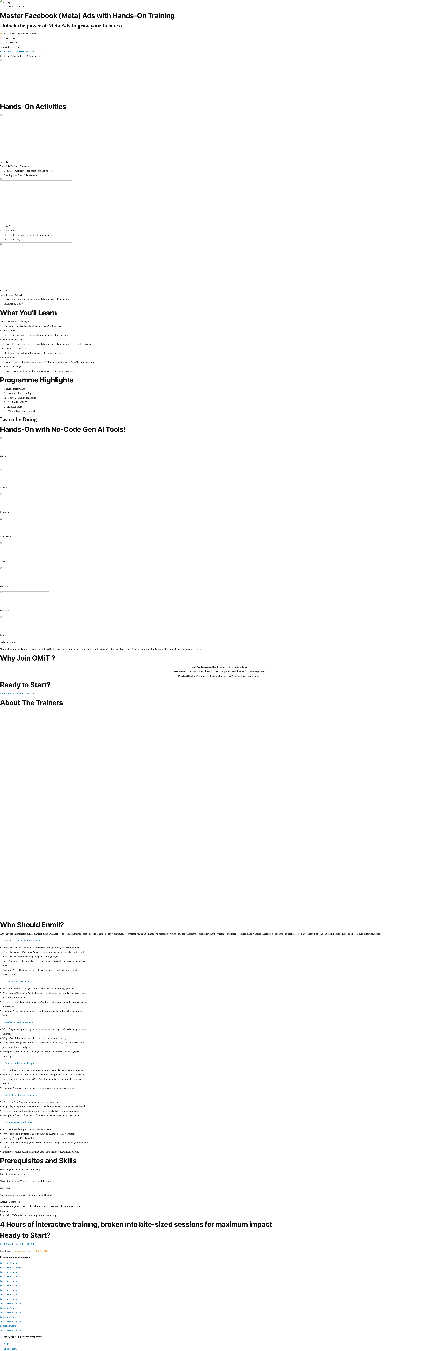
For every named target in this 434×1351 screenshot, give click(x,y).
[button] (217, 941)
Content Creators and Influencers (21, 1095)
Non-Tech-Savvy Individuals (19, 1122)
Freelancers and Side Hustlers (20, 1022)
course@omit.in (20, 1251)
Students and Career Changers (20, 1063)
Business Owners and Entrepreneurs (23, 940)
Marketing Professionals (17, 981)
